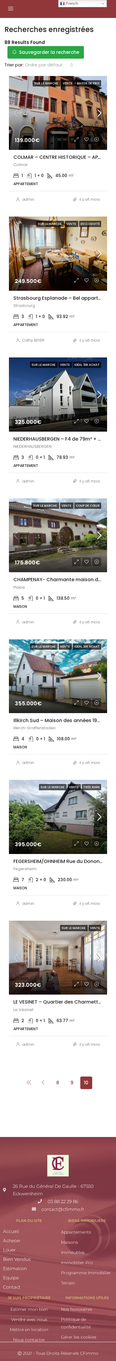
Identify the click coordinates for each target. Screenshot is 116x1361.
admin (28, 199)
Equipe (11, 1278)
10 (86, 1083)
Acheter (12, 1240)
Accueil (11, 1231)
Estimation (15, 1268)
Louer (9, 1250)
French (71, 3)
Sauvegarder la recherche (48, 52)
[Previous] (29, 1083)
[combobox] (49, 65)
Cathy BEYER (33, 340)
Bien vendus (17, 1259)
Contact (12, 1287)
